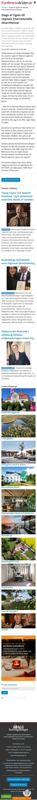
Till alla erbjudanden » (18, 679)
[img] (18, 658)
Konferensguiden (11, 770)
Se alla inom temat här (10, 180)
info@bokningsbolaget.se (21, 752)
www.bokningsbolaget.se (18, 755)
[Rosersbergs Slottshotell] (18, 278)
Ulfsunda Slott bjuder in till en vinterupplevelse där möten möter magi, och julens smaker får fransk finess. (17, 651)
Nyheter (4, 7)
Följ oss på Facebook (19, 785)
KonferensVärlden (24, 770)
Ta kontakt (6, 796)
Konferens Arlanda (12, 795)
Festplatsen (18, 772)
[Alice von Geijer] (18, 353)
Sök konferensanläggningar (12, 793)
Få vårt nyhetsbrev (9, 685)
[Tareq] (18, 215)
